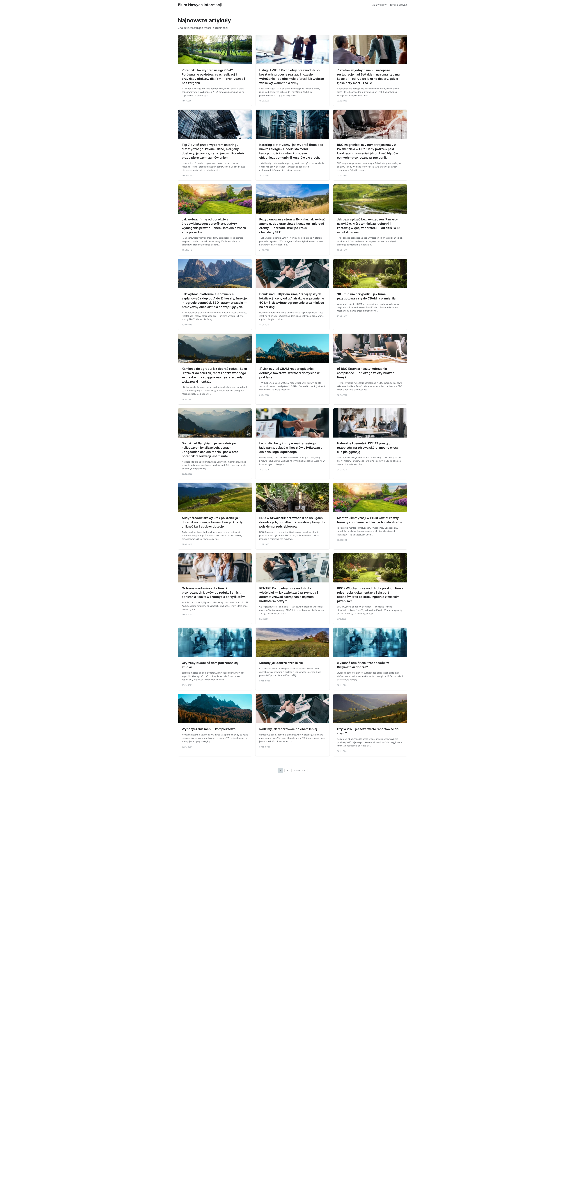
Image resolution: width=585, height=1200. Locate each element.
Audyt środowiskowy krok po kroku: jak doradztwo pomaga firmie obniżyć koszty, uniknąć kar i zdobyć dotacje (213, 522)
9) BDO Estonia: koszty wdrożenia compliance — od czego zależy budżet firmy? (365, 373)
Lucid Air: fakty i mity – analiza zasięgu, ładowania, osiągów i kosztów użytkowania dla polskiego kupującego (290, 447)
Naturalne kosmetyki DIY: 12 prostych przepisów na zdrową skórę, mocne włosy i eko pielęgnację (368, 447)
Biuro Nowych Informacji (200, 5)
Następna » (299, 770)
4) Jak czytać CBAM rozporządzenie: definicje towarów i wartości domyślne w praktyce (289, 373)
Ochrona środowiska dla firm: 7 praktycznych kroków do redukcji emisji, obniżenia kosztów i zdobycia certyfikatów (213, 592)
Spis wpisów (379, 4)
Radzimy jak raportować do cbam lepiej (288, 729)
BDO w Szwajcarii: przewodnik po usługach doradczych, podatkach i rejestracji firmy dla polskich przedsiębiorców (292, 522)
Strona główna (398, 4)
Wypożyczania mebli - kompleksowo (209, 729)
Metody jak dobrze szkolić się (281, 663)
